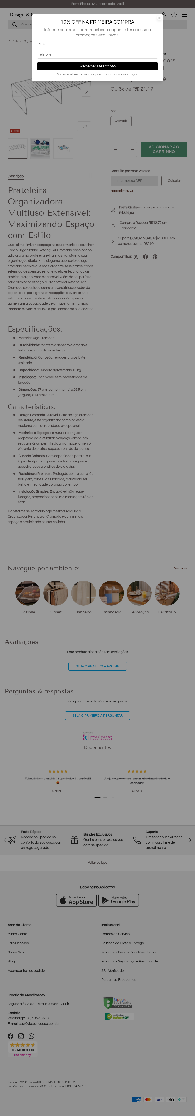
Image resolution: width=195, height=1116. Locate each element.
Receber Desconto (98, 66)
